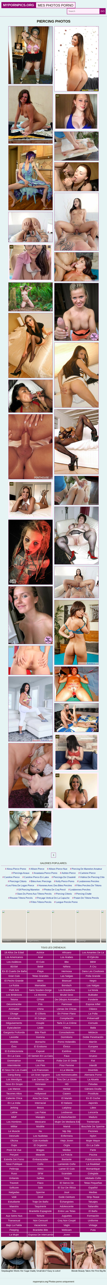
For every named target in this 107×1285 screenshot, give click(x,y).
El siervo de (67, 1183)
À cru (93, 966)
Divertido (93, 1070)
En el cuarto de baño (14, 971)
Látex (93, 1107)
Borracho (40, 1041)
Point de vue (14, 1150)
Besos (40, 1107)
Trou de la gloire (67, 1079)
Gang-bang (14, 1074)
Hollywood (40, 1093)
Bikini (40, 980)
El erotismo (40, 1046)
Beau (40, 1088)
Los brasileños (67, 990)
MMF (14, 1117)
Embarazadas (40, 1159)
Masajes (40, 1117)
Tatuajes (93, 1201)
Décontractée (14, 1004)
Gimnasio (40, 1084)
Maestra (14, 1206)
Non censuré (40, 1220)
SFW (40, 1173)
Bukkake (93, 994)
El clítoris (40, 1013)
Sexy (67, 1178)
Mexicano (40, 1121)
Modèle (40, 1126)
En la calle (93, 1145)
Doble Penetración (93, 1037)
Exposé (40, 1051)
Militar (14, 1126)
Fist (93, 1060)
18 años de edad (14, 952)
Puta (93, 1230)
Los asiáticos (14, 962)
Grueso (93, 1056)
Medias (67, 1150)
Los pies (40, 1065)
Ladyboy (66, 1107)
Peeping (14, 1230)
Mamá (66, 1126)
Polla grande (93, 976)
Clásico (93, 1009)
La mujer (14, 1234)
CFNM (40, 999)
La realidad (93, 1164)
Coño (40, 1164)
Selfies (40, 1178)
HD (67, 1084)
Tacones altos (14, 1093)
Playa (40, 971)
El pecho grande (14, 980)
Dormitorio (66, 1037)
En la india (14, 1103)
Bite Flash (40, 1032)
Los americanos (14, 957)
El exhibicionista (14, 1051)
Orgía (67, 1145)
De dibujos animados (67, 999)
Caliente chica (14, 1098)
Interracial (40, 1103)
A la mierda (66, 1070)
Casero (67, 1093)
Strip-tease (93, 1197)
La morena (40, 994)
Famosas (67, 1004)
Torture (40, 1215)
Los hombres (14, 1121)
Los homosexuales (66, 1074)
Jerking (14, 1107)
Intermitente (14, 1065)
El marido (66, 1098)
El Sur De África (67, 1187)
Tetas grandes (40, 976)
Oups (14, 1145)
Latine (14, 1112)
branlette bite (40, 1230)
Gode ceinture (67, 1197)
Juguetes (67, 1215)
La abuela (93, 1079)
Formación (93, 1215)
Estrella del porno (14, 1159)
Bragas (40, 1150)
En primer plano (67, 1013)
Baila (93, 1027)
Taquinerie (40, 1206)
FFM (93, 1051)
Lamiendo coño (67, 1164)
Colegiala (93, 1173)
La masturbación (66, 1117)
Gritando (14, 1178)
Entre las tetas (66, 1211)
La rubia (14, 985)
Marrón (93, 1041)
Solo (40, 1187)
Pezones (93, 1131)
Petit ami (14, 990)
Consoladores (66, 1032)
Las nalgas (66, 976)
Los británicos (14, 994)
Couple (40, 1023)
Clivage (14, 1013)
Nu (40, 1131)
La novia (93, 990)
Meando (40, 1154)
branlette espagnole (40, 1211)
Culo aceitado (40, 1140)
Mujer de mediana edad (67, 1121)
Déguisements (14, 1023)
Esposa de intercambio (40, 1234)
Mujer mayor (93, 1140)
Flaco (40, 1183)
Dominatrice (14, 1060)
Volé (14, 1197)
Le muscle (14, 1131)
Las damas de (40, 1079)
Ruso (14, 1173)
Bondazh (67, 985)
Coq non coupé (67, 1220)
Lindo (40, 1027)
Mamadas (40, 985)
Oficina (14, 1140)
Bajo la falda (14, 1225)
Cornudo (93, 1023)
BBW (93, 962)
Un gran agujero (40, 1074)
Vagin (67, 1225)
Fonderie (93, 999)
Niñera (66, 966)
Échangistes (67, 1201)
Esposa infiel (93, 1004)
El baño (93, 1211)
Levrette (14, 1037)
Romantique (93, 1168)
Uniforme (93, 1220)
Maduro (93, 1117)
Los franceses (40, 1070)
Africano (66, 952)
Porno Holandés (67, 1041)
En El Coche (93, 1098)
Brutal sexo (66, 994)
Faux (67, 1056)
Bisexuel (66, 980)
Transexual (14, 1220)
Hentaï (66, 1088)
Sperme (40, 1192)
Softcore (14, 1187)
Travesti (14, 1183)
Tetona (14, 999)
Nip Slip (66, 1131)
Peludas (93, 1084)
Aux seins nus (14, 1215)
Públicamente (93, 1159)
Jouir (66, 1192)
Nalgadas (14, 1192)
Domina (40, 1037)
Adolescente (67, 1206)
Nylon (93, 1136)
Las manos (14, 1088)
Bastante (67, 1159)
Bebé (40, 966)
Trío (14, 1211)
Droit (40, 1197)
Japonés (93, 1103)
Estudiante (14, 1018)
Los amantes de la (93, 952)
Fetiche (40, 1060)
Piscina (93, 1154)
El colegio (40, 1018)
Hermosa (67, 971)
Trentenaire (93, 1121)
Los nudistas (40, 1136)
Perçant (14, 1154)
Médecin (93, 1032)
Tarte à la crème (66, 1023)
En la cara (14, 1056)
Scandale (66, 1173)
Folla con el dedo (67, 1060)
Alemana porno (93, 1074)
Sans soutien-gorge (40, 990)
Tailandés (93, 1206)
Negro (93, 980)
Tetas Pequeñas (93, 1183)
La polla (93, 1013)
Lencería (93, 1112)
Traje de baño (40, 1201)
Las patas (40, 1112)
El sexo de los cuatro (14, 1070)
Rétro (40, 1168)
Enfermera (67, 1136)
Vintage (93, 1225)
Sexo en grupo (14, 1084)
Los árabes (66, 957)
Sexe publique (14, 1164)
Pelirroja (14, 1168)
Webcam (67, 1230)
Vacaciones (40, 1225)
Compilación (67, 1018)
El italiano (66, 1103)
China (40, 1009)
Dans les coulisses (93, 971)
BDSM (14, 966)
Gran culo (14, 976)
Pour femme (66, 1065)
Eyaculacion (14, 1027)
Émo (14, 1046)
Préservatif (93, 1018)
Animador (14, 1009)
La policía (66, 1154)
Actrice (40, 952)
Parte (93, 1150)
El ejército (93, 957)
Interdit (93, 1065)
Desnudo (14, 1136)
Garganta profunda (14, 1032)
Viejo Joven (66, 1140)
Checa (66, 1027)
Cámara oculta (93, 1088)
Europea (93, 1046)
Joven (66, 1234)
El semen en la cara (40, 1056)
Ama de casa (40, 1098)
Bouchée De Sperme (93, 1126)
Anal (40, 957)
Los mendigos (14, 1079)
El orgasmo (40, 1145)
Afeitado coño (93, 1178)
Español (93, 1187)
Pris (40, 1004)
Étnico (66, 1046)
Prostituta (93, 1093)
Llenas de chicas (66, 1009)
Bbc (67, 962)
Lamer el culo (67, 1168)
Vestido (14, 1041)
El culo (40, 962)
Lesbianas (66, 1112)
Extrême (66, 1051)
